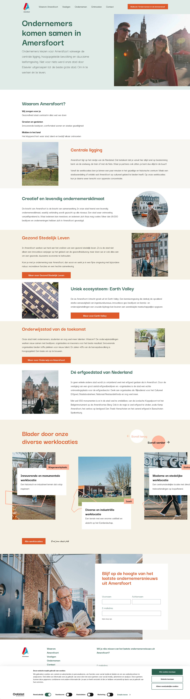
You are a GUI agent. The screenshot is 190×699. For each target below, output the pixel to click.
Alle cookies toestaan (167, 672)
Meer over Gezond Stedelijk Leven (46, 275)
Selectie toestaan (167, 679)
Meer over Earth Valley (95, 315)
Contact (110, 6)
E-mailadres (107, 608)
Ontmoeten (96, 6)
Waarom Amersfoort (48, 6)
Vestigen (66, 6)
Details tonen (122, 695)
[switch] (69, 694)
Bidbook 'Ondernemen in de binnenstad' (148, 6)
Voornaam (106, 596)
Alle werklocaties (34, 541)
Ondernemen (81, 6)
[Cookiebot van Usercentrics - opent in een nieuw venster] (18, 694)
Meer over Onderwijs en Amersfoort (46, 360)
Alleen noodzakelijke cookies (167, 686)
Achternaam (137, 596)
